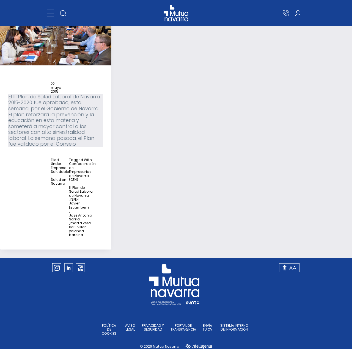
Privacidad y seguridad (153, 328)
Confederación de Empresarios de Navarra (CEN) (82, 172)
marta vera (80, 223)
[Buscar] (63, 13)
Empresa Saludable (60, 170)
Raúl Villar (77, 227)
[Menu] (50, 13)
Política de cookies (109, 330)
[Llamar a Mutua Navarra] (285, 13)
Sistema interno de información (234, 328)
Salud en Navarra (58, 182)
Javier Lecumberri (79, 205)
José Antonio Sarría (80, 217)
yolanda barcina (76, 233)
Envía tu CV (207, 328)
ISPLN (74, 199)
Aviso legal (130, 328)
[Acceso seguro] (298, 13)
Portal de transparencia (183, 328)
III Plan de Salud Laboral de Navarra (81, 192)
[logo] (176, 13)
